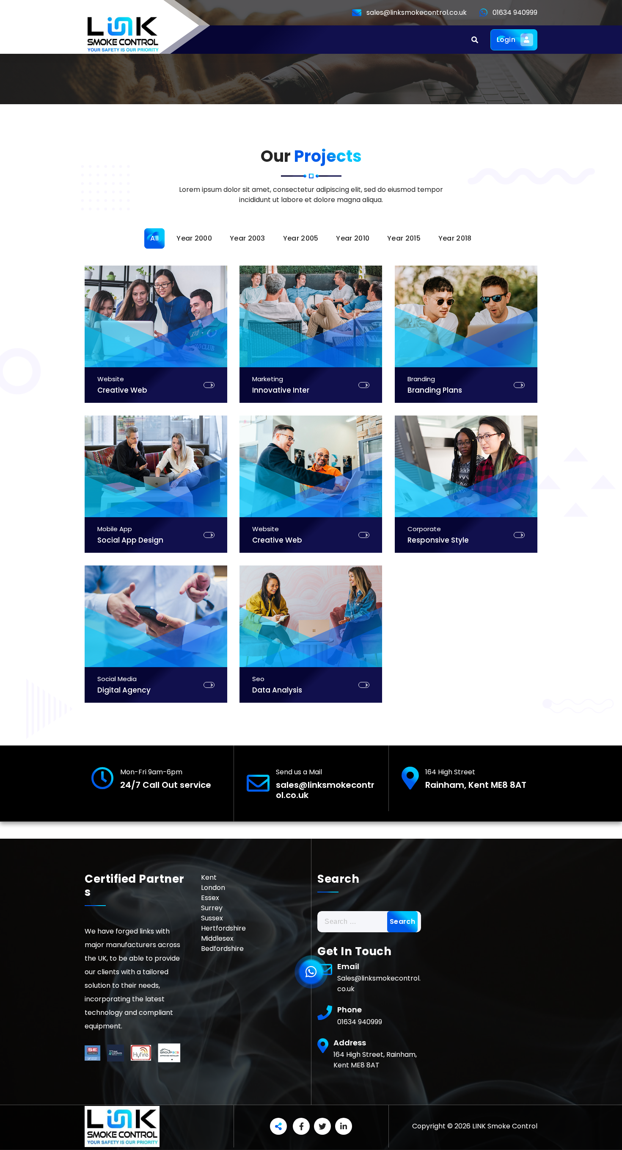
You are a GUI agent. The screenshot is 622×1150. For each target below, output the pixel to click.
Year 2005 (301, 238)
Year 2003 (247, 238)
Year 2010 (352, 238)
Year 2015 (404, 238)
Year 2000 (194, 238)
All (154, 238)
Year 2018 (455, 238)
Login (506, 39)
